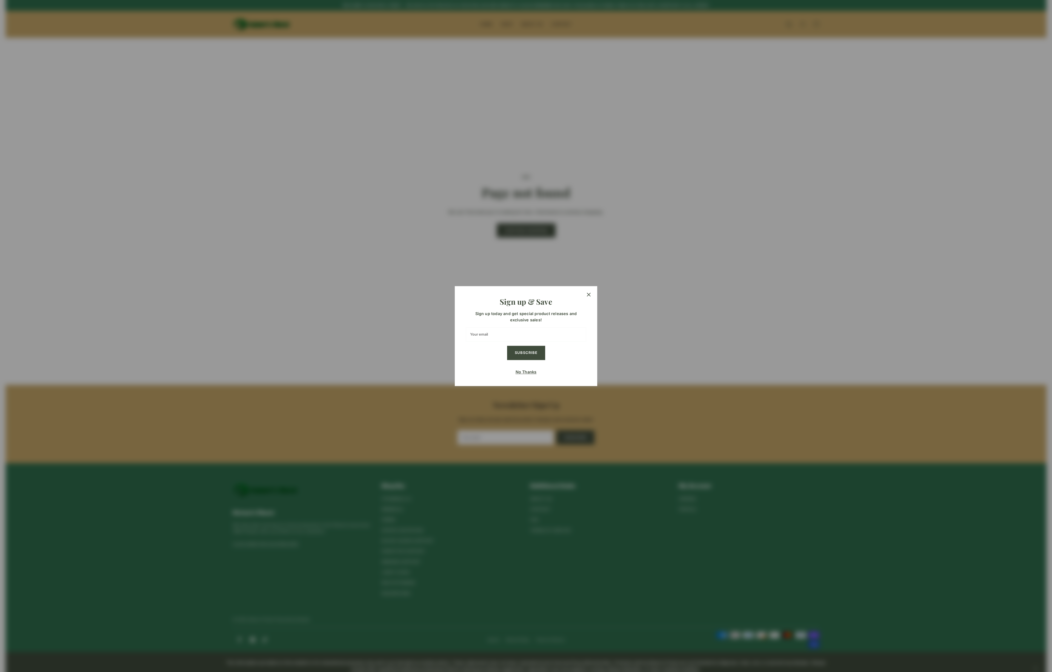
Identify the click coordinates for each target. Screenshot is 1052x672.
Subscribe (526, 352)
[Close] (588, 294)
